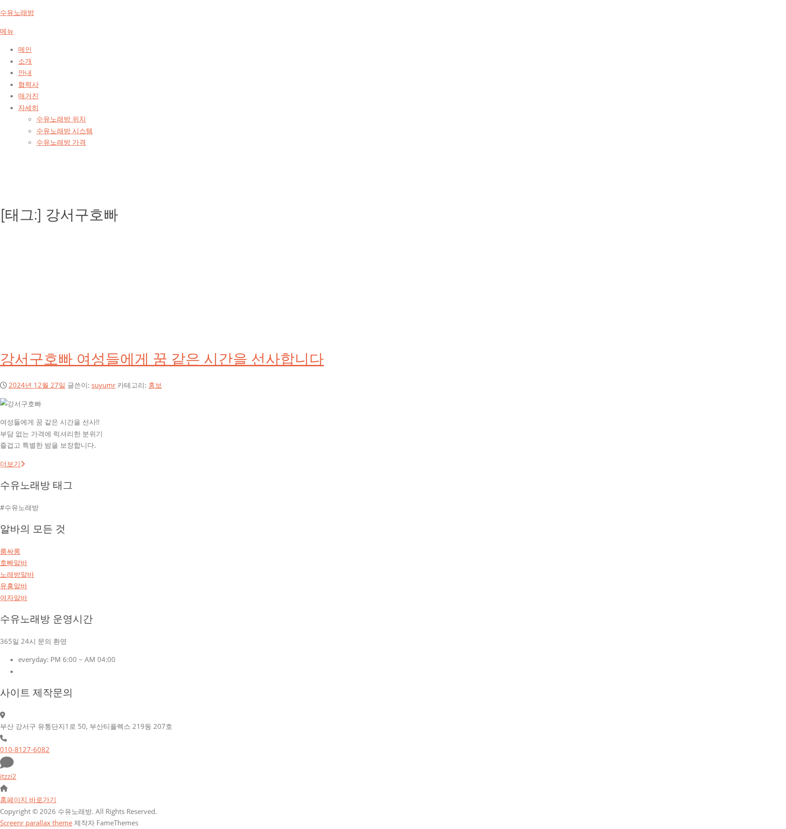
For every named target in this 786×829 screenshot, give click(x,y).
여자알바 (13, 597)
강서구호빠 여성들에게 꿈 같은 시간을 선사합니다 (162, 359)
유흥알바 (13, 585)
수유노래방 (17, 12)
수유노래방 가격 (61, 142)
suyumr (103, 384)
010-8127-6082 (25, 749)
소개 (25, 61)
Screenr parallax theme (36, 822)
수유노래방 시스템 (64, 130)
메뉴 (7, 30)
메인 (25, 49)
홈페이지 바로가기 (28, 799)
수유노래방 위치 (61, 118)
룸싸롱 (10, 551)
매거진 (28, 95)
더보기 (10, 463)
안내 (25, 72)
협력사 (28, 84)
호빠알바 (13, 562)
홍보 (155, 384)
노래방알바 (17, 574)
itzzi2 (8, 776)
